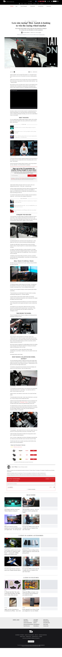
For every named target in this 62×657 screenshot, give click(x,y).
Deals (16, 6)
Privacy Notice (13, 178)
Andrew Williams (27, 32)
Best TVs (35, 622)
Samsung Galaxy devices (28, 622)
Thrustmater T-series (24, 402)
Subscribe (54, 1)
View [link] (33, 450)
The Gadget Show (40, 6)
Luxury (34, 3)
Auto (38, 3)
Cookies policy (28, 636)
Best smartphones (36, 624)
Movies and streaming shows (28, 624)
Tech (22, 3)
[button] (23, 450)
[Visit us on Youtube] (40, 1)
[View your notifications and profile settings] (52, 1)
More (41, 3)
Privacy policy (22, 636)
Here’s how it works (42, 34)
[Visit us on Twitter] (37, 1)
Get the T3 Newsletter (24, 6)
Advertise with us (35, 636)
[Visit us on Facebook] (35, 1)
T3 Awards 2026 (32, 6)
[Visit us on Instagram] (42, 1)
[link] (14, 450)
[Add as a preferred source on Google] (31, 641)
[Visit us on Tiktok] (45, 1)
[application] (23, 99)
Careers (40, 636)
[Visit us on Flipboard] (43, 1)
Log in (51, 478)
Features (39, 32)
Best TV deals (45, 624)
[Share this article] (11, 72)
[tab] (10, 487)
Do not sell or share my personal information (31, 638)
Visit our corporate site (41, 645)
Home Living (30, 3)
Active (25, 3)
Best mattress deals (46, 622)
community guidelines (16, 480)
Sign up (53, 478)
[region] (31, 483)
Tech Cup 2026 (49, 6)
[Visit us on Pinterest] (39, 1)
